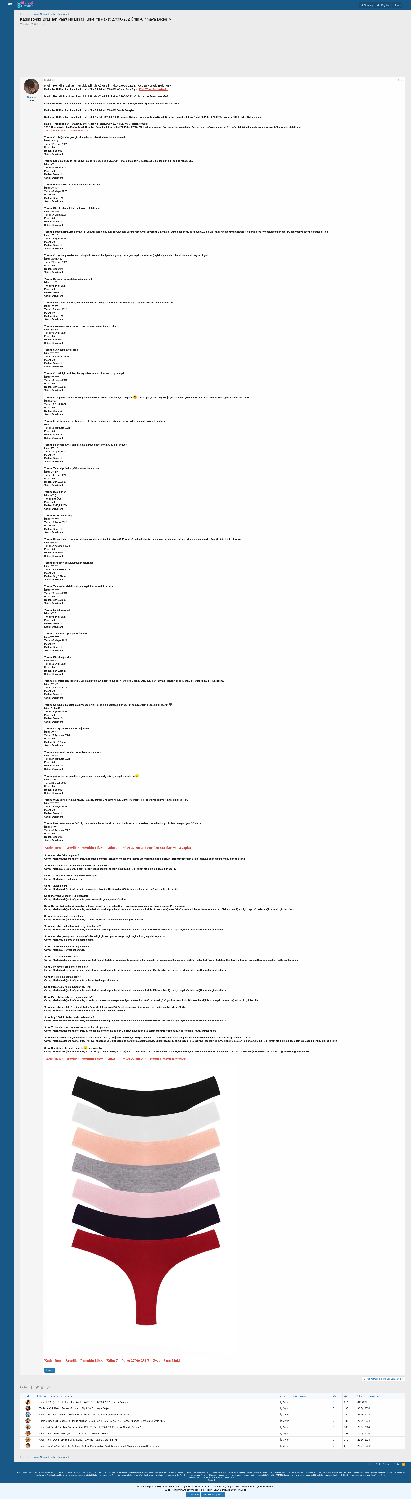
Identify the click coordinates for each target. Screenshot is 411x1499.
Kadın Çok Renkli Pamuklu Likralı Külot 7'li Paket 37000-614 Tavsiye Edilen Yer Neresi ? (85, 1414)
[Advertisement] (212, 51)
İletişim (370, 1464)
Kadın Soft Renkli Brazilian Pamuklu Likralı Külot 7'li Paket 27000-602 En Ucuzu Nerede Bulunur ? (90, 1427)
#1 (402, 80)
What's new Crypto (378, 1475)
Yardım (397, 1464)
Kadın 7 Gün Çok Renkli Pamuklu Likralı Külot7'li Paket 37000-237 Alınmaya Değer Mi (84, 1402)
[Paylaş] (398, 80)
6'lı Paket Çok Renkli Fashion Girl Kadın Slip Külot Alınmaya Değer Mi (75, 1408)
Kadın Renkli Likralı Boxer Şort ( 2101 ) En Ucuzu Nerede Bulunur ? (74, 1433)
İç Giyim (284, 1402)
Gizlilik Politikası (383, 1464)
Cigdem (26, 24)
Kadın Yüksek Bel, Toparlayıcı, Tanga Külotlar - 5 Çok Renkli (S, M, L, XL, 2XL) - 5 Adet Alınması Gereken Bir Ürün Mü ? (102, 1420)
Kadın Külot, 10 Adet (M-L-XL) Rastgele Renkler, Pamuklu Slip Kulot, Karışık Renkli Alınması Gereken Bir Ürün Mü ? (100, 1446)
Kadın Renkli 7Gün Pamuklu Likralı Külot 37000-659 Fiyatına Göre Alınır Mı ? (79, 1439)
